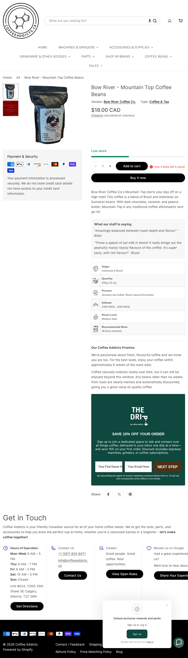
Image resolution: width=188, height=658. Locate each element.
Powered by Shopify (18, 649)
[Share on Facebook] (108, 494)
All (18, 77)
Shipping (97, 115)
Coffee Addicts (26, 644)
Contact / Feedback (70, 644)
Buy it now (138, 178)
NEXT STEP (168, 467)
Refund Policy (66, 652)
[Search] (155, 21)
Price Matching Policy (96, 652)
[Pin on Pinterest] (130, 494)
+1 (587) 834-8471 (72, 554)
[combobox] (102, 20)
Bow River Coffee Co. (120, 102)
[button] (149, 20)
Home (7, 77)
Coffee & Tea (159, 102)
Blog (119, 652)
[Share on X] (119, 494)
